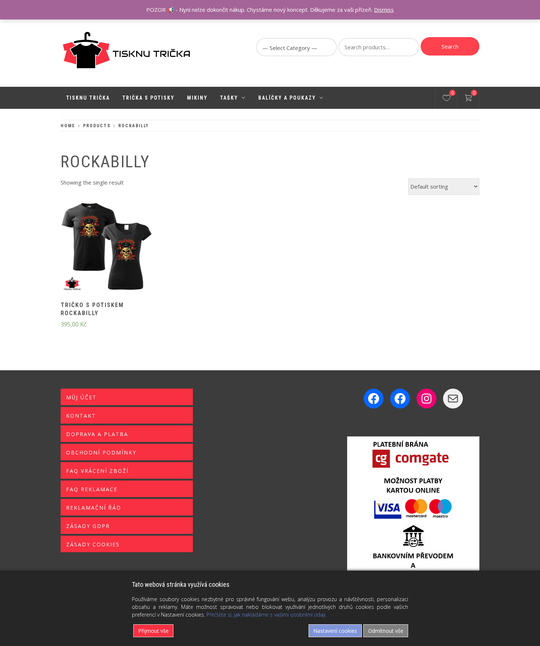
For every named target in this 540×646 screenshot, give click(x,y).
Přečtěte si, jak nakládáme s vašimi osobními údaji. (266, 614)
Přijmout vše (153, 630)
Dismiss (384, 9)
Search (450, 46)
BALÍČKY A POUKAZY (287, 98)
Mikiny (197, 98)
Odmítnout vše (385, 630)
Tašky (229, 98)
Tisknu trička (88, 98)
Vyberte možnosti (94, 251)
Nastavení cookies (335, 630)
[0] (446, 99)
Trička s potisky (148, 98)
